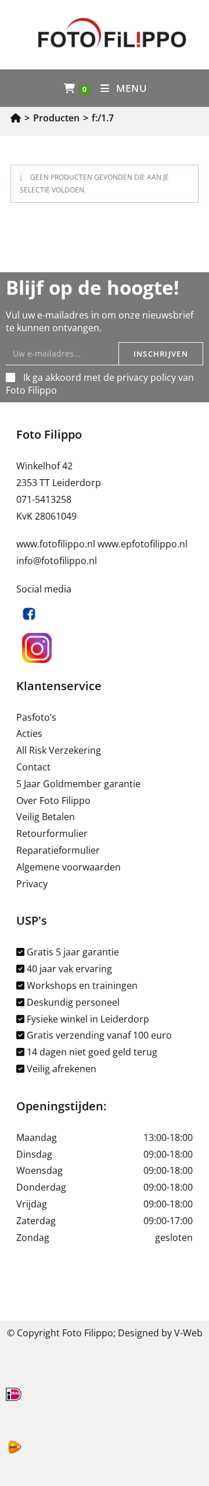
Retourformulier (52, 833)
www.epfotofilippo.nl (143, 544)
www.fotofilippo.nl (57, 544)
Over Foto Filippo (53, 800)
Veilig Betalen (45, 816)
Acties (29, 733)
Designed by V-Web (160, 1332)
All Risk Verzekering (58, 750)
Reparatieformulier (58, 850)
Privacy (32, 883)
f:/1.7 (103, 118)
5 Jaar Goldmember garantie (78, 783)
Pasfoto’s (36, 717)
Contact (33, 767)
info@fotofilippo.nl (56, 560)
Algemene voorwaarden (68, 867)
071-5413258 (43, 499)
